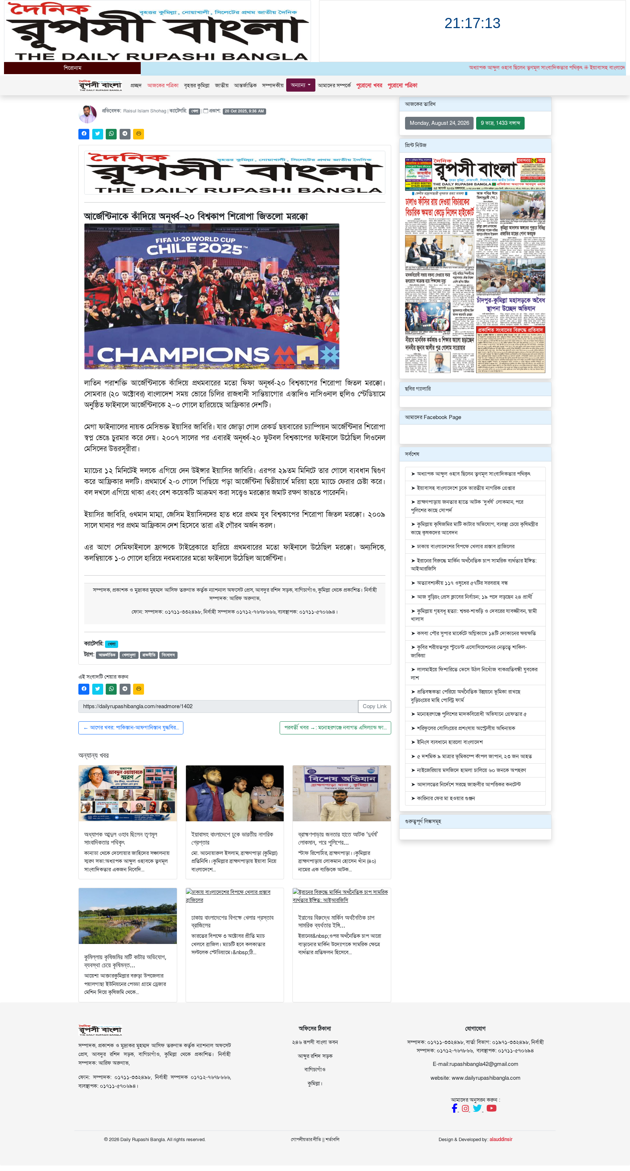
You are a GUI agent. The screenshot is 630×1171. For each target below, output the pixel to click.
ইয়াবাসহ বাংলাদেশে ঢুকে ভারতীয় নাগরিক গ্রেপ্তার (232, 838)
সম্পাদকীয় (273, 85)
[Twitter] (478, 1109)
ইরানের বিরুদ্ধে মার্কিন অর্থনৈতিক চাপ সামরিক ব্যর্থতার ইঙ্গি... (336, 921)
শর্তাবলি (332, 1139)
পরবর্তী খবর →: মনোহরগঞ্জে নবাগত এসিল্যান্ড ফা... (335, 727)
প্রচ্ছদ (136, 85)
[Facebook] (455, 1109)
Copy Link (375, 706)
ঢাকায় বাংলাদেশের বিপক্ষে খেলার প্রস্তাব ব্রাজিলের (232, 921)
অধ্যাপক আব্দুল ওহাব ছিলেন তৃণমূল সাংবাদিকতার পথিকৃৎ (120, 838)
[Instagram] (466, 1109)
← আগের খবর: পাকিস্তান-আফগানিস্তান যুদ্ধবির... (131, 727)
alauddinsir (501, 1139)
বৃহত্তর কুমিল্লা (197, 85)
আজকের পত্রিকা (163, 85)
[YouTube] (491, 1109)
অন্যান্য (299, 85)
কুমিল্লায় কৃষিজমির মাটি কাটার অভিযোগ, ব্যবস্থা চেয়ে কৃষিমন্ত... (125, 960)
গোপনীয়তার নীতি (306, 1139)
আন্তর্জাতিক (245, 85)
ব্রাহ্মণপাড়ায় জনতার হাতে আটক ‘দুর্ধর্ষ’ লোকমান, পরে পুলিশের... (338, 838)
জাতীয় (222, 85)
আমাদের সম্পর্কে (334, 85)
